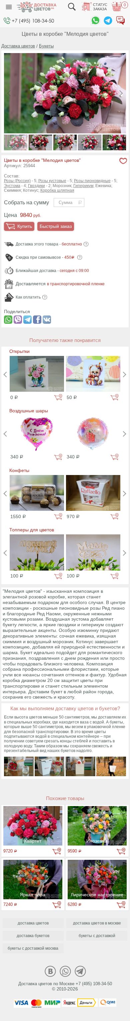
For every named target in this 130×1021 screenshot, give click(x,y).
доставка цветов (33, 923)
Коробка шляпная (57, 190)
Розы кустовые (52, 180)
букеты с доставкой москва (33, 948)
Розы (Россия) (17, 180)
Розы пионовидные (92, 180)
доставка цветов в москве (97, 923)
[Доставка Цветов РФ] (36, 7)
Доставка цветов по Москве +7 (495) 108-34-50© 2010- (65, 986)
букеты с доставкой (97, 935)
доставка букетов (33, 935)
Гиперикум (83, 185)
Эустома (12, 185)
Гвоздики (36, 185)
